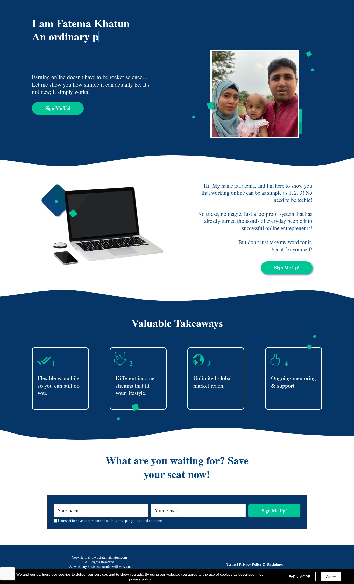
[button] (58, 108)
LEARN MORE (298, 577)
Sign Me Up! (274, 510)
